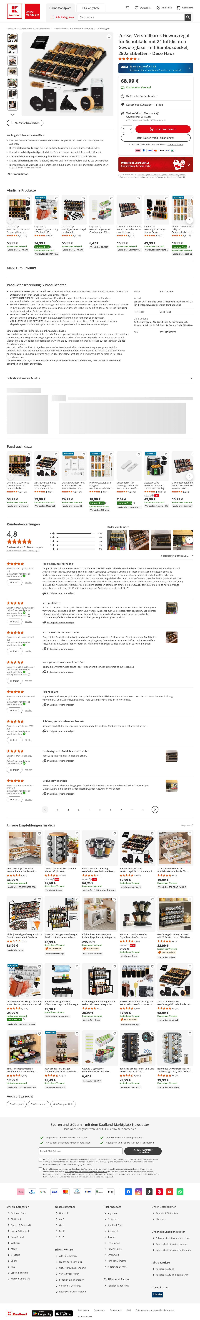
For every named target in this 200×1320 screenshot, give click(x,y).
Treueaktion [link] (114, 1242)
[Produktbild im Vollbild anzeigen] (67, 74)
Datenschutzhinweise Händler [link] (171, 1244)
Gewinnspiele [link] (115, 1248)
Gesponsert (11, 227)
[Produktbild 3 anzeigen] (13, 61)
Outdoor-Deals (18, 1213)
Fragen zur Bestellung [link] (70, 1261)
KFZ (13, 1266)
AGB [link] (129, 1310)
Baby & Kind (17, 1237)
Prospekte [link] (113, 1219)
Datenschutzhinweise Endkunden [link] (173, 1249)
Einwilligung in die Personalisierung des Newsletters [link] (86, 1171)
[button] (76, 533)
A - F (61, 1219)
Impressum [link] (83, 1310)
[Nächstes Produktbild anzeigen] (12, 114)
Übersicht (64, 1213)
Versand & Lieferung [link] (70, 1285)
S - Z (61, 1237)
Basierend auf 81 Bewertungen (25, 547)
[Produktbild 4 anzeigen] (13, 72)
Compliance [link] (99, 1310)
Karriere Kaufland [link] (165, 1268)
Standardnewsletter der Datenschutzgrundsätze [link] (72, 1162)
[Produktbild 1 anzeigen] (13, 38)
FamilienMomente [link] (117, 1260)
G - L (61, 1225)
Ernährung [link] (113, 1254)
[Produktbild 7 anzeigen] (13, 106)
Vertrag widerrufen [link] (69, 1273)
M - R (62, 1231)
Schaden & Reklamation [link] (71, 1279)
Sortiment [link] (113, 1231)
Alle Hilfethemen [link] (68, 1255)
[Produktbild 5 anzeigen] (13, 83)
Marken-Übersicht (20, 1278)
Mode (14, 1248)
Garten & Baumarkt (21, 1225)
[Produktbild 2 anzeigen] (13, 49)
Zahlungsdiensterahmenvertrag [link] (172, 1238)
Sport (14, 1260)
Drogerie (15, 1254)
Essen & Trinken (19, 1272)
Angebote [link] (113, 1213)
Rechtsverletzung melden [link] (72, 1291)
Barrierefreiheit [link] (85, 1316)
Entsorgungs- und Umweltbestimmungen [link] (155, 1310)
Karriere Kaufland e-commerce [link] (172, 1274)
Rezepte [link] (112, 1237)
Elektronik (16, 1219)
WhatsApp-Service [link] (117, 1266)
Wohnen (15, 1242)
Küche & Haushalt (20, 1231)
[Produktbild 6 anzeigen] (13, 94)
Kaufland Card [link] (115, 1225)
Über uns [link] (160, 1219)
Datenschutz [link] (116, 1310)
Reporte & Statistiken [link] (167, 1213)
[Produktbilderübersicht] (12, 74)
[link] (90, 7)
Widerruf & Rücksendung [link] (72, 1267)
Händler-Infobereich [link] (118, 1285)
